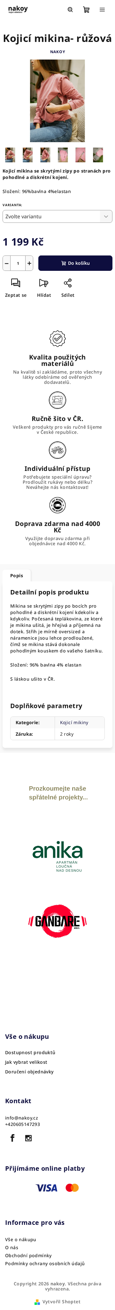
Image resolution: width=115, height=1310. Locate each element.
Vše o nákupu (20, 1239)
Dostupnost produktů (30, 1052)
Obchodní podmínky (28, 1255)
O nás (11, 1247)
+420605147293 (22, 1124)
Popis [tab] (16, 575)
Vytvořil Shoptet (61, 1301)
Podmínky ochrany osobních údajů (45, 1263)
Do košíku (79, 263)
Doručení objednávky (29, 1072)
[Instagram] (28, 1138)
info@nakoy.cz (21, 1118)
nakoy (57, 51)
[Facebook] (12, 1138)
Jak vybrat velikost (26, 1062)
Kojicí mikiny (74, 722)
